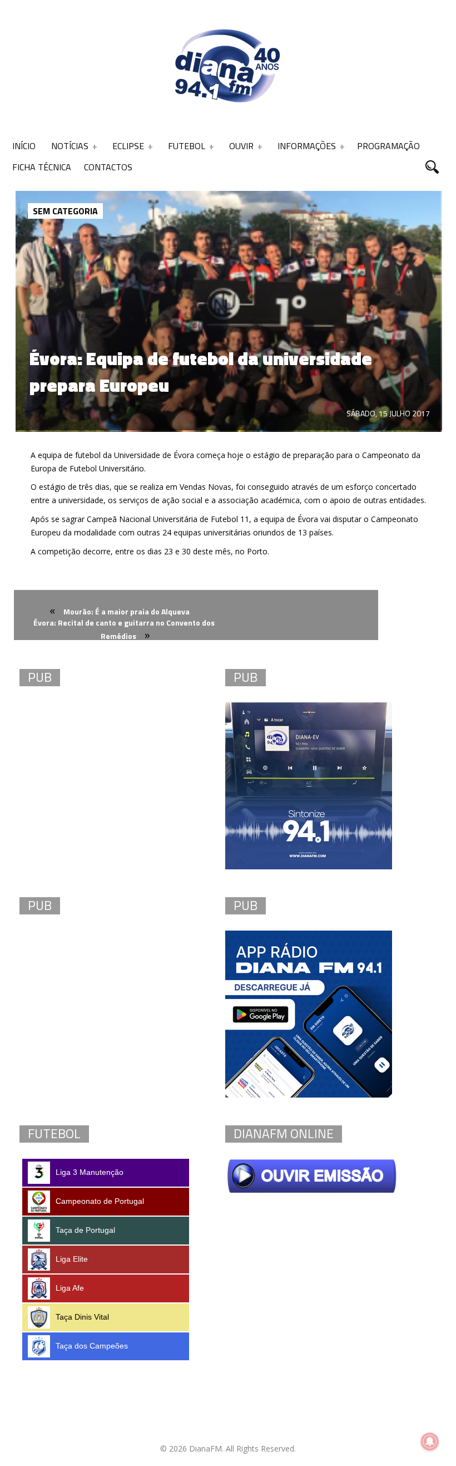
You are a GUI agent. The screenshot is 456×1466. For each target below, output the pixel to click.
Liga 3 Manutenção (89, 1172)
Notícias (69, 145)
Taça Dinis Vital (82, 1316)
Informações (306, 145)
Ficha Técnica (41, 167)
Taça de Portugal (85, 1230)
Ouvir (241, 145)
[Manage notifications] (430, 1441)
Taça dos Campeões (92, 1345)
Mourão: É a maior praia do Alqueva (126, 611)
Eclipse (128, 145)
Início (24, 145)
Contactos (108, 167)
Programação (388, 145)
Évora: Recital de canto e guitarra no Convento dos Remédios (124, 629)
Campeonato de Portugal (100, 1201)
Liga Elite (72, 1259)
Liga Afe (70, 1287)
